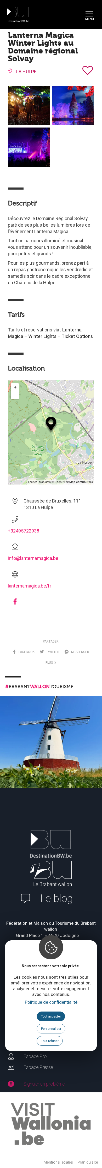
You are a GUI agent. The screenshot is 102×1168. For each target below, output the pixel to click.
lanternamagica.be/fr (29, 586)
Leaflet (32, 482)
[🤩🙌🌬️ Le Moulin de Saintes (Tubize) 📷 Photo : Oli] (51, 746)
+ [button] (15, 387)
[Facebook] (15, 603)
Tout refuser (50, 1041)
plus (50, 662)
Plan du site (88, 1162)
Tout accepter (51, 1016)
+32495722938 (23, 531)
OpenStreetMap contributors (73, 482)
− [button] (15, 395)
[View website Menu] (89, 14)
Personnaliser (51, 1029)
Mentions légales (58, 1162)
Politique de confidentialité (51, 1002)
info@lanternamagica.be (33, 558)
